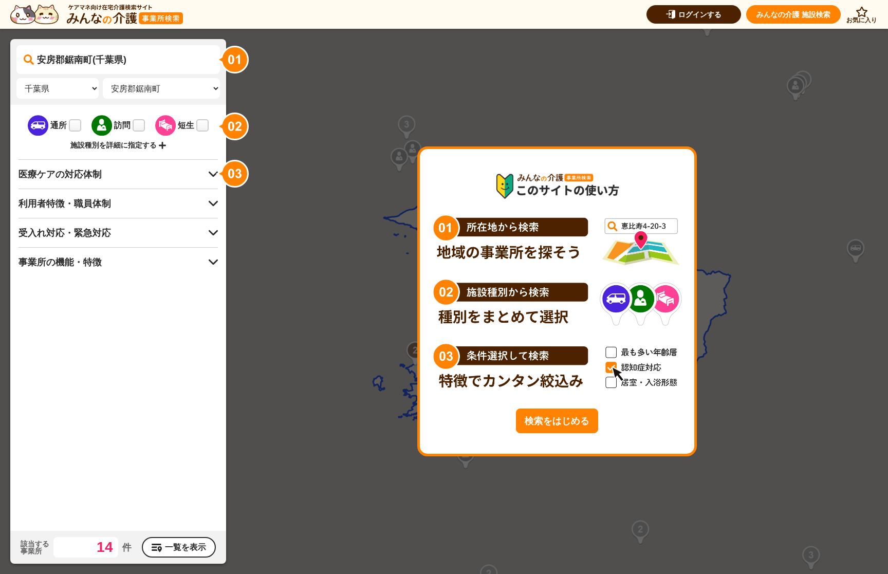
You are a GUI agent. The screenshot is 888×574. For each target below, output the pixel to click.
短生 (186, 125)
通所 (58, 125)
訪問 (122, 125)
